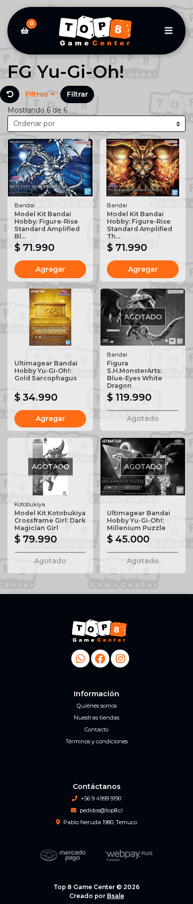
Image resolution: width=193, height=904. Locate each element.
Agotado (143, 418)
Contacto (96, 729)
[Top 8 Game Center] (96, 31)
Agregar (50, 269)
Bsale (115, 896)
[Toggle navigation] (168, 30)
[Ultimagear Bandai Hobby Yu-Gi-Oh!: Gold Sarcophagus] (50, 317)
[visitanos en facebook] (100, 659)
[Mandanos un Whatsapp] (80, 659)
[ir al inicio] (100, 631)
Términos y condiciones (96, 741)
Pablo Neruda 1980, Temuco (100, 822)
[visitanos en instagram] (120, 659)
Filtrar (77, 94)
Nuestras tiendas (96, 717)
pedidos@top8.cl (101, 810)
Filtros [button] (37, 94)
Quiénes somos (97, 705)
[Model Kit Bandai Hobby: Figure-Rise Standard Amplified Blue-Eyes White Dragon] (50, 167)
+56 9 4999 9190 (101, 798)
